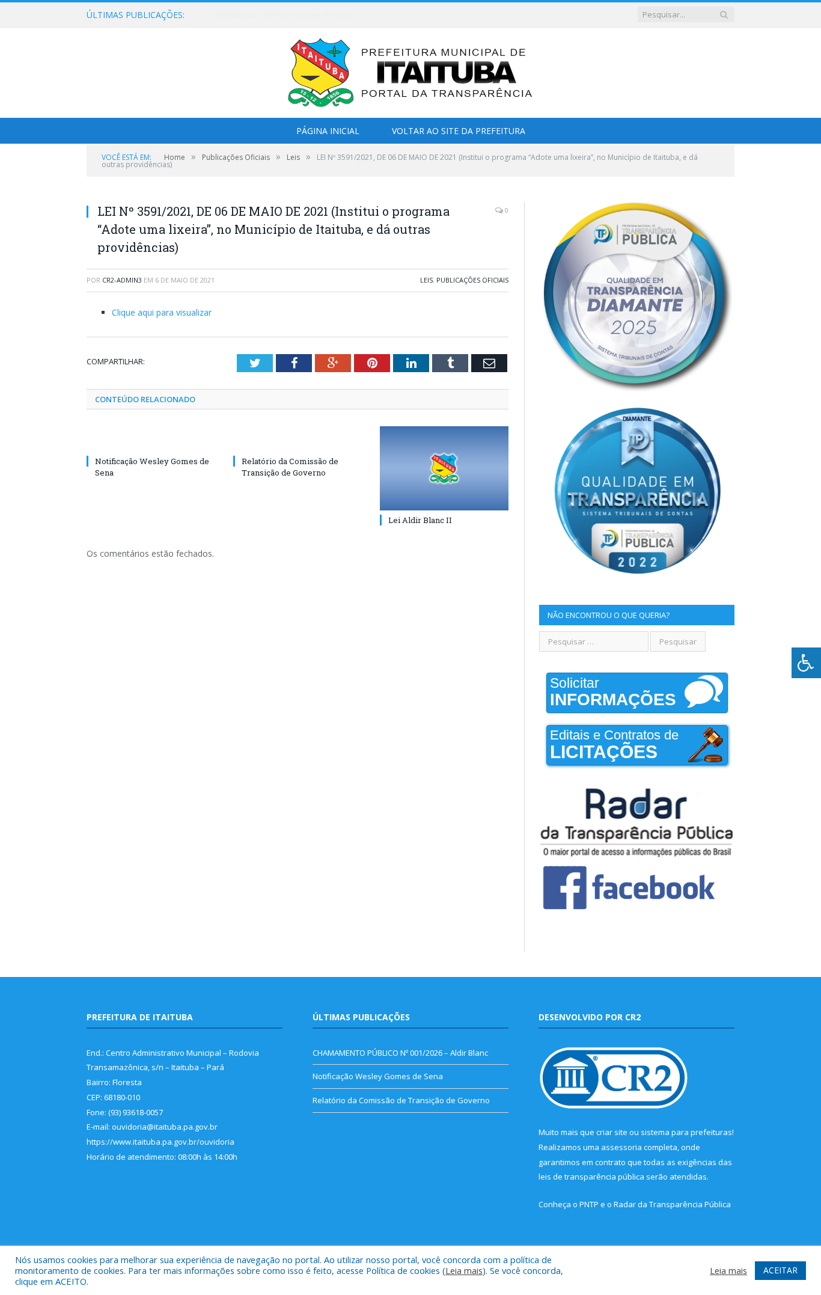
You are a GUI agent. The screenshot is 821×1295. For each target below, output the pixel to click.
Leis (426, 279)
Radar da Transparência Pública (672, 1204)
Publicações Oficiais (472, 279)
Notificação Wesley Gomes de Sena (284, 15)
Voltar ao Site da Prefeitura (458, 130)
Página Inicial (327, 130)
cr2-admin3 (122, 279)
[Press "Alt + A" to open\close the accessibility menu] (806, 663)
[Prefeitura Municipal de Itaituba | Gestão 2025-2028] (410, 70)
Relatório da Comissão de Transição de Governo (290, 466)
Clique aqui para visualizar (162, 312)
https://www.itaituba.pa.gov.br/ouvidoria (160, 1141)
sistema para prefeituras (686, 1132)
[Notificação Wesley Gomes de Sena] (151, 439)
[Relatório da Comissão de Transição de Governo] (297, 439)
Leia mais (464, 1270)
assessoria (621, 1147)
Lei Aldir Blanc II (420, 520)
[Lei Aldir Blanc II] (444, 468)
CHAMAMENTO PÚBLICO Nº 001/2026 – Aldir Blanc (400, 1052)
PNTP (589, 1204)
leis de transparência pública (591, 1176)
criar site (611, 1132)
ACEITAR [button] (780, 1270)
